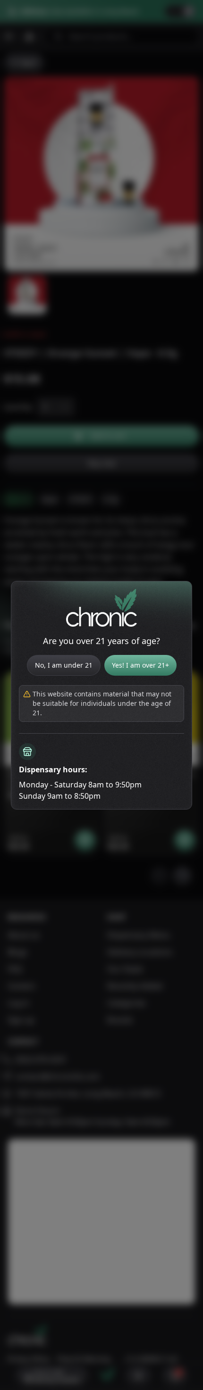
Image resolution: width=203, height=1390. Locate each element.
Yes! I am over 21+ (140, 665)
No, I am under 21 (64, 665)
